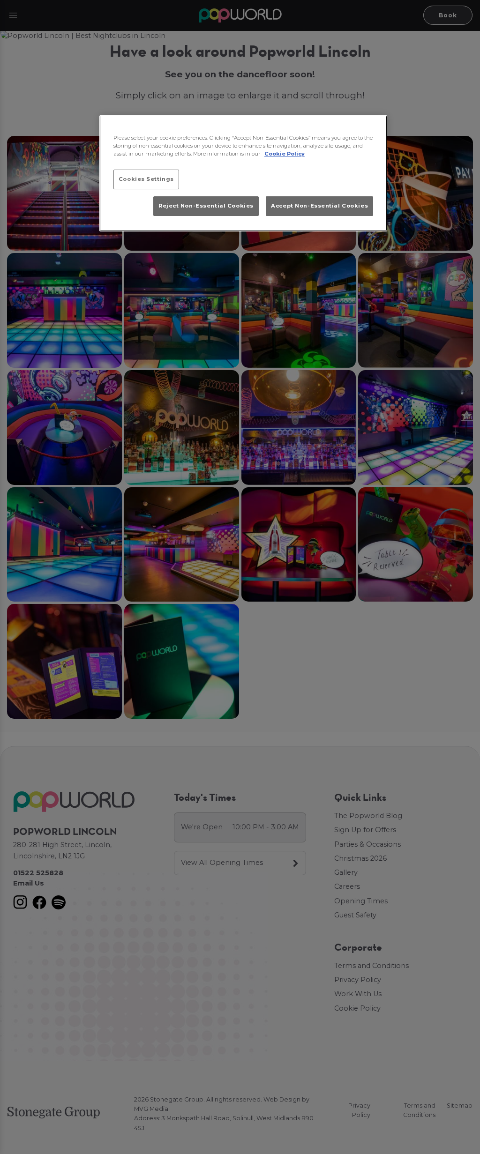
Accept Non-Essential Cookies (319, 205)
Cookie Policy (284, 153)
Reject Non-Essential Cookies (206, 205)
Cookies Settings (146, 179)
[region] (243, 173)
